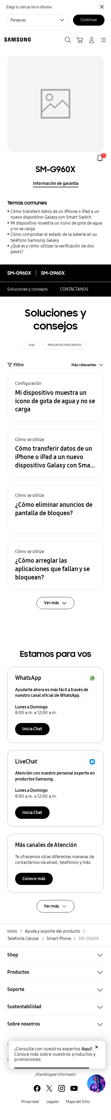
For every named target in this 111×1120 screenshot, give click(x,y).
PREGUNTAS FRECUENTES (64, 345)
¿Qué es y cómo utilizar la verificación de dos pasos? (52, 248)
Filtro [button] (18, 364)
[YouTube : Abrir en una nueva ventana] (74, 1088)
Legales (52, 1101)
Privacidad (30, 1101)
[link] (99, 158)
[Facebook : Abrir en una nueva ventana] (37, 1088)
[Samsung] (16, 39)
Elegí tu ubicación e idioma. (29, 7)
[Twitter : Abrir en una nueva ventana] (49, 1088)
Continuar (89, 20)
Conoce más (33, 878)
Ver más (51, 906)
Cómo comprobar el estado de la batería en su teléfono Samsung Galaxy (54, 237)
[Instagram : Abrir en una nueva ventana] (61, 1088)
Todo (32, 345)
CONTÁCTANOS (74, 289)
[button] (55, 397)
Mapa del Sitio (78, 1101)
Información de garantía (55, 183)
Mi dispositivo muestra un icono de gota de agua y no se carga (56, 225)
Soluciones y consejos (27, 289)
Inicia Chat (32, 728)
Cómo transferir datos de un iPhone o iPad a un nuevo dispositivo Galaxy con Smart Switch (55, 214)
